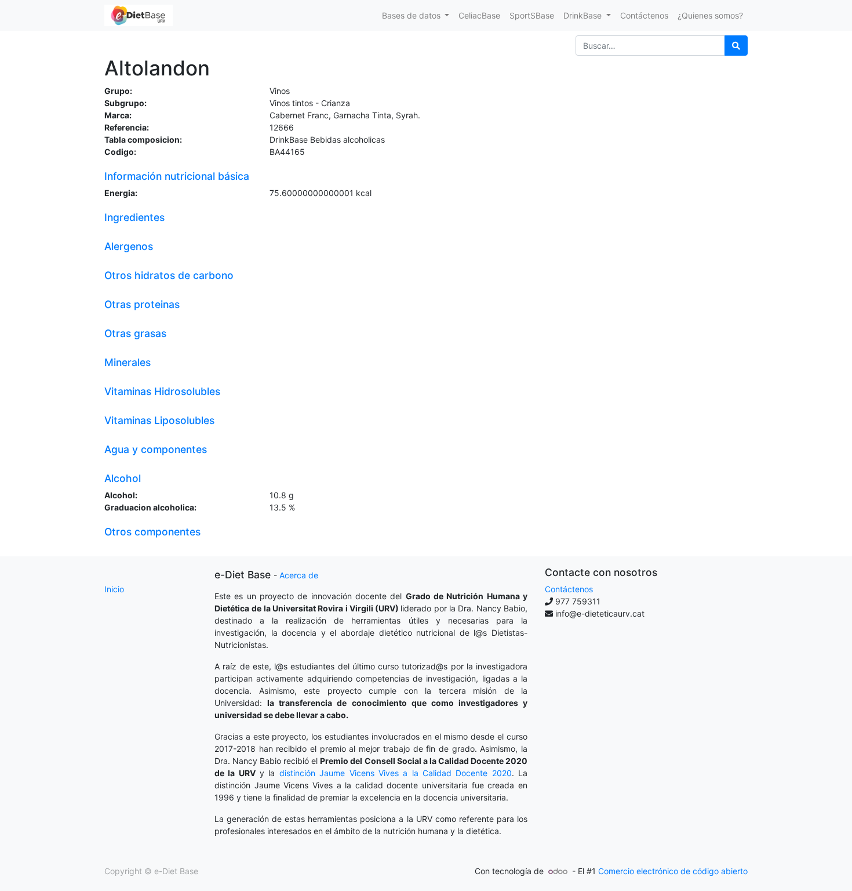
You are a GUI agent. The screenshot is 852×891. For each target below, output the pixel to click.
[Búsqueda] (736, 45)
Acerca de (298, 575)
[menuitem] (479, 15)
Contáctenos (569, 589)
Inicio (114, 589)
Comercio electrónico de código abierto (673, 871)
